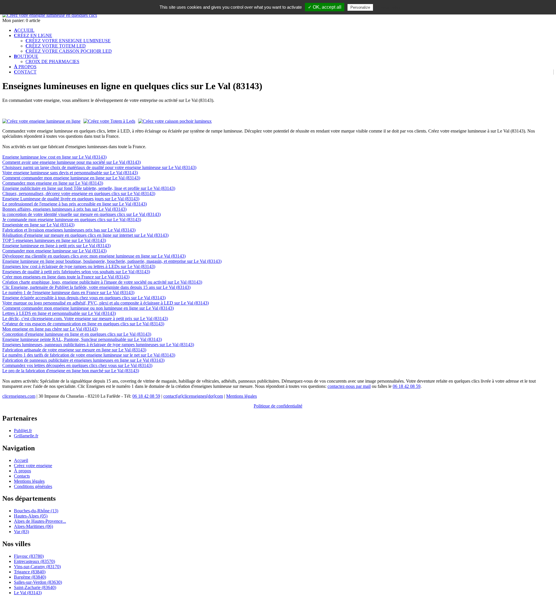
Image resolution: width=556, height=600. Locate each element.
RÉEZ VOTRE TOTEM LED (55, 45)
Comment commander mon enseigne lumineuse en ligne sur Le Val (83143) (71, 177)
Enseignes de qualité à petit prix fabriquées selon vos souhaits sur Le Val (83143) (76, 271)
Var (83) (21, 531)
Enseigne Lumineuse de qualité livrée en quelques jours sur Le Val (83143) (70, 198)
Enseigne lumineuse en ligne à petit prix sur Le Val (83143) (56, 245)
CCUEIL (24, 30)
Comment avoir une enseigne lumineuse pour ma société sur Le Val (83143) (71, 162)
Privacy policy (388, 7)
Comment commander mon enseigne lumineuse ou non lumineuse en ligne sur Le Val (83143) (88, 308)
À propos (22, 470)
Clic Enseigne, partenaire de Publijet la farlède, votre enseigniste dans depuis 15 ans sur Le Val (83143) (96, 287)
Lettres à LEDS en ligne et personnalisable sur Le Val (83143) (59, 313)
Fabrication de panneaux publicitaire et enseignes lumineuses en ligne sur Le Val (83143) (83, 360)
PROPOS (25, 66)
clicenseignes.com (18, 396)
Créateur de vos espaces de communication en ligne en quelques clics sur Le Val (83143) (83, 323)
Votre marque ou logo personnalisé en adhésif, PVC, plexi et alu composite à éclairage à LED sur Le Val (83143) (105, 302)
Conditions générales (33, 486)
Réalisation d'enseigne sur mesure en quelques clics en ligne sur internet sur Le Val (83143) (85, 235)
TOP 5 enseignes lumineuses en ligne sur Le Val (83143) (54, 240)
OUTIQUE (26, 56)
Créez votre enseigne (33, 465)
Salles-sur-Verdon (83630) (38, 582)
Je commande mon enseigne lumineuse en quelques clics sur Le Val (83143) (71, 219)
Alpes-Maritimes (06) (33, 526)
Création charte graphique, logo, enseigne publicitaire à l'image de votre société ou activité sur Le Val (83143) (102, 282)
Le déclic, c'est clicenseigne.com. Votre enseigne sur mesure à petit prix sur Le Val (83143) (85, 318)
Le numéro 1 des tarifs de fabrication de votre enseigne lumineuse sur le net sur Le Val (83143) (88, 355)
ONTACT (25, 71)
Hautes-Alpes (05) (30, 515)
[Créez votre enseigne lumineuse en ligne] (49, 15)
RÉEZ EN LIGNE (33, 35)
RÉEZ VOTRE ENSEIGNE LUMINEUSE (68, 40)
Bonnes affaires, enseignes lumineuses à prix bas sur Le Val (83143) (64, 209)
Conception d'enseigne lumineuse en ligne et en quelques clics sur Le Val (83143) (76, 334)
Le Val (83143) (28, 592)
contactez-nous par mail (349, 386)
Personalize (360, 7)
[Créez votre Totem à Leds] (109, 121)
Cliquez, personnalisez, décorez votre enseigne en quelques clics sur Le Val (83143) (78, 193)
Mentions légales (241, 396)
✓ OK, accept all (324, 7)
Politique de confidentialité (278, 405)
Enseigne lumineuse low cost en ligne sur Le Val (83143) (54, 157)
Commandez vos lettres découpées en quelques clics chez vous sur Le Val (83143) (77, 365)
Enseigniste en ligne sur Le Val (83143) (38, 224)
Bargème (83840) (30, 577)
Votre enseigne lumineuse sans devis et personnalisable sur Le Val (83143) (70, 172)
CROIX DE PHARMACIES (52, 61)
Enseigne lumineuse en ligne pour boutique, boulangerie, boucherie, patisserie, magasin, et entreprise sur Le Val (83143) (112, 261)
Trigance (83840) (29, 571)
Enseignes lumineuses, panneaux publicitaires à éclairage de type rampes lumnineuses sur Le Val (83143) (98, 344)
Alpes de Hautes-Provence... (40, 521)
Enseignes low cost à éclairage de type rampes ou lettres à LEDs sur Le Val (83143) (78, 266)
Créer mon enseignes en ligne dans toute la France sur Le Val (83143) (65, 276)
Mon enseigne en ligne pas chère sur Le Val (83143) (50, 328)
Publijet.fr (23, 430)
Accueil (21, 460)
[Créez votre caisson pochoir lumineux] (175, 121)
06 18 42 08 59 (406, 386)
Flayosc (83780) (29, 556)
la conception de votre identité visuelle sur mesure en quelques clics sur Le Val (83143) (81, 214)
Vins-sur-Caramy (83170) (37, 566)
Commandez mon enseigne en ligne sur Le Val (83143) (52, 183)
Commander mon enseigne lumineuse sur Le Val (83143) (54, 250)
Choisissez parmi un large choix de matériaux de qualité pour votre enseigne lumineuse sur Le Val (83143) (99, 167)
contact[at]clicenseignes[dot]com (193, 396)
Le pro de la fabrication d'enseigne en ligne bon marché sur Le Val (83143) (70, 370)
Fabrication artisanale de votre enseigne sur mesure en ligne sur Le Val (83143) (74, 349)
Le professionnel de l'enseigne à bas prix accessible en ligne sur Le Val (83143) (74, 203)
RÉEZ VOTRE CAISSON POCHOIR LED (68, 51)
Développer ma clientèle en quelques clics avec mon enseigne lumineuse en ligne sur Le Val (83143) (94, 256)
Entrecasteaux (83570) (34, 561)
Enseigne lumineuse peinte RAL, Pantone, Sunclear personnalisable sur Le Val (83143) (82, 339)
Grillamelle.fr (26, 435)
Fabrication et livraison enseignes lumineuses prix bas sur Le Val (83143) (69, 229)
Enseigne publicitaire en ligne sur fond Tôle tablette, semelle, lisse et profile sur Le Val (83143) (88, 188)
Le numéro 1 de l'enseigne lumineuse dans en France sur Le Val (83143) (68, 292)
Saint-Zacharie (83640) (35, 587)
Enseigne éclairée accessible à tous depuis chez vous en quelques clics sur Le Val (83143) (84, 297)
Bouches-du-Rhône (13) (36, 510)
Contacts (22, 476)
